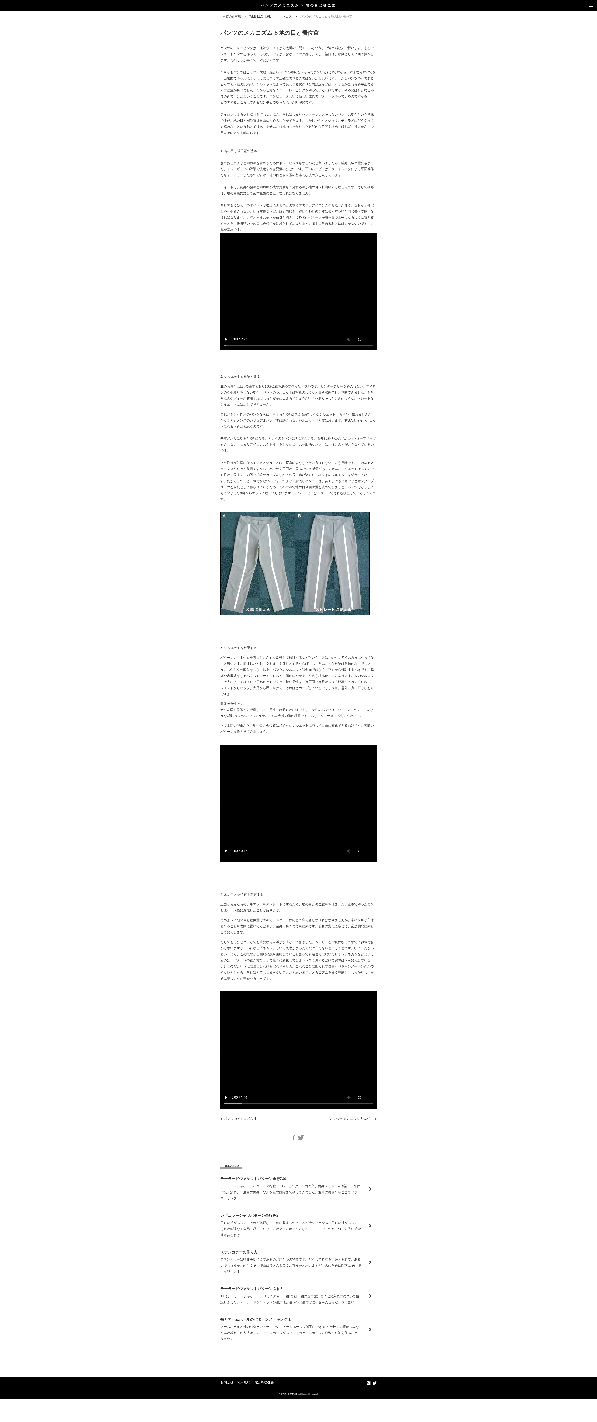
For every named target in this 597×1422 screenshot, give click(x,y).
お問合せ (226, 1382)
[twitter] (374, 1383)
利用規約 (243, 1382)
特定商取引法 (264, 1382)
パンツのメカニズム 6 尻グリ (351, 1118)
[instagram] (368, 1383)
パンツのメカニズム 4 (240, 1118)
